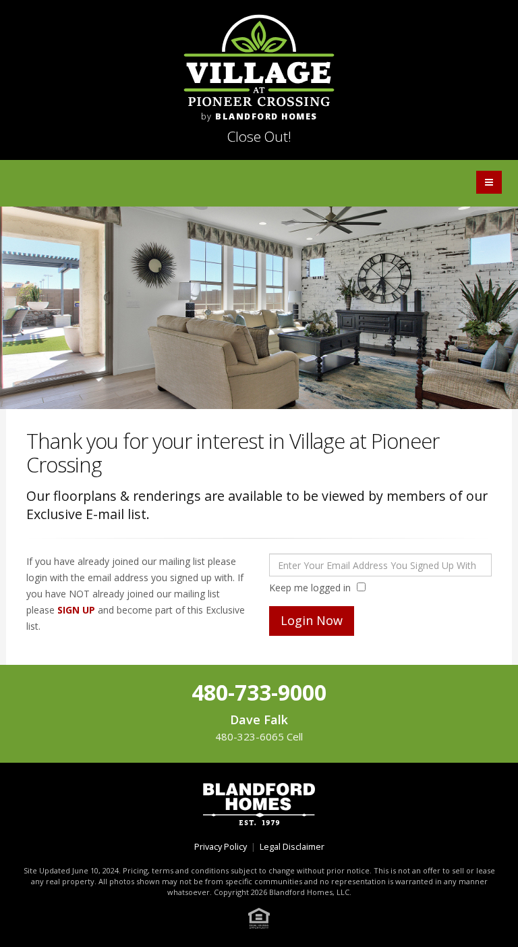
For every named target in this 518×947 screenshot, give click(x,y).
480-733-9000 (259, 692)
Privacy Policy (220, 847)
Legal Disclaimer (292, 847)
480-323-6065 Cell (259, 736)
